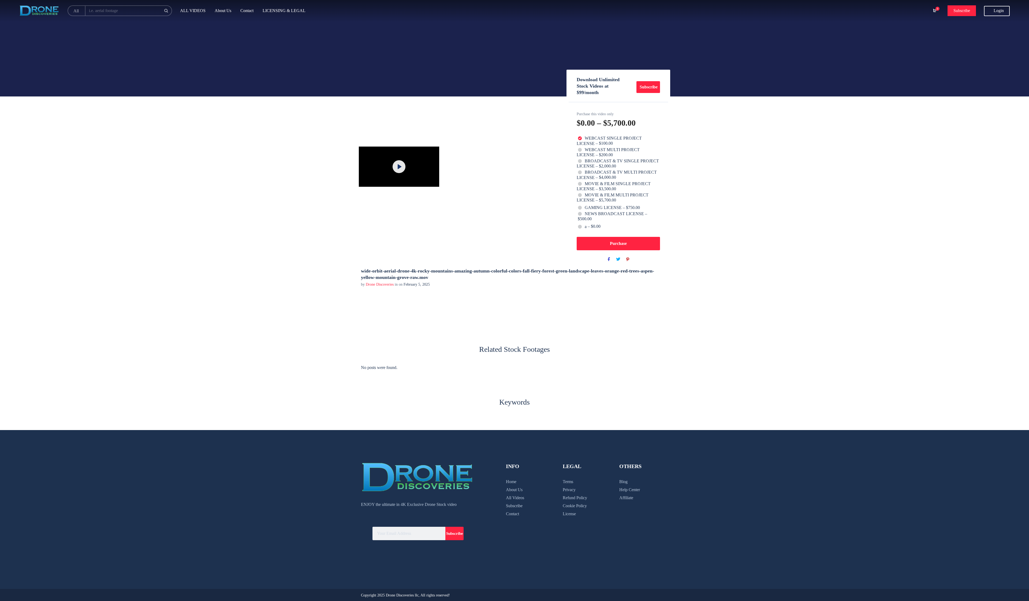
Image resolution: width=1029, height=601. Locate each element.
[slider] (370, 179)
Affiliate (626, 497)
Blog (623, 481)
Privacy (569, 489)
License (569, 514)
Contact (512, 514)
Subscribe (961, 10)
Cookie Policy (575, 505)
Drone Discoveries (380, 284)
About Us (514, 489)
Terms (568, 481)
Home (511, 481)
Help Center (629, 489)
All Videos (515, 497)
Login (998, 10)
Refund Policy (575, 497)
